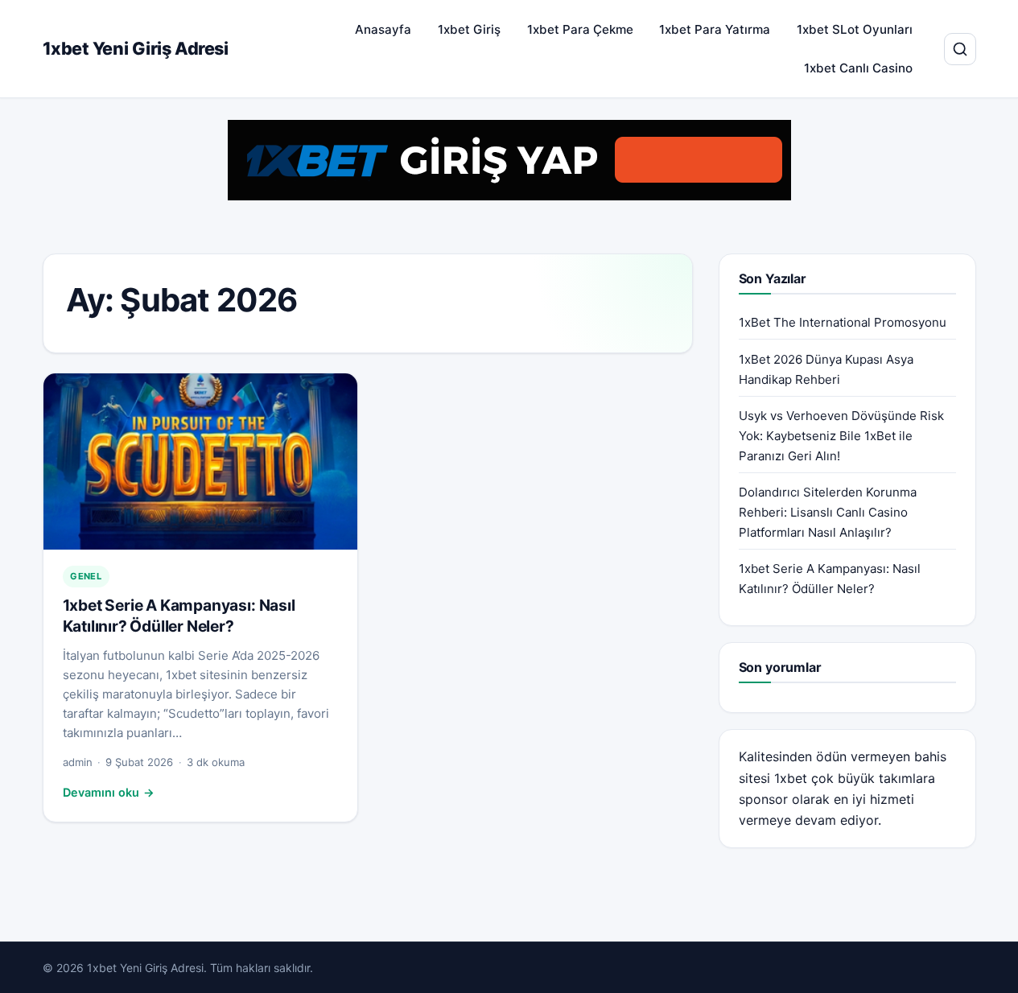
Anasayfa (383, 29)
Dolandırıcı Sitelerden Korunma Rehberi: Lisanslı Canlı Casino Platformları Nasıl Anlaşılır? (828, 512)
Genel (85, 576)
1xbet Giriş (469, 29)
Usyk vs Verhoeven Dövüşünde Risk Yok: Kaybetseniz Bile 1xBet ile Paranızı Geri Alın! (841, 436)
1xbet (790, 778)
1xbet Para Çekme (580, 29)
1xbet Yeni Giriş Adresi (136, 48)
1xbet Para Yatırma (714, 29)
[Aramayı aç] (960, 49)
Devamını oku (109, 792)
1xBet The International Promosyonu (842, 322)
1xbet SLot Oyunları (855, 29)
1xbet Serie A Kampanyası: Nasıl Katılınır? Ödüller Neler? (179, 615)
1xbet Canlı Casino (858, 68)
